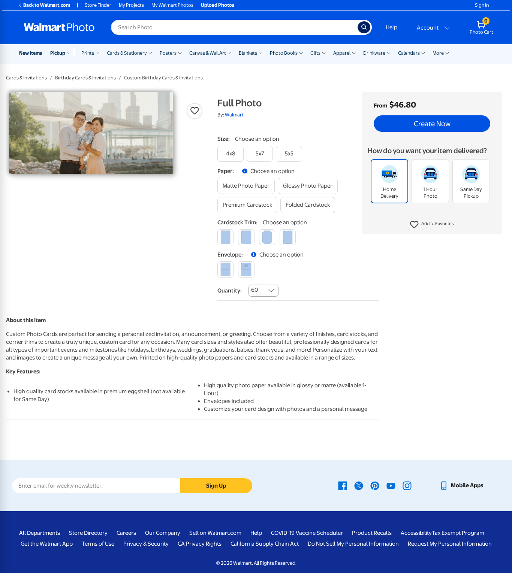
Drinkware (374, 53)
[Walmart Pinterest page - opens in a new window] (374, 485)
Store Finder (98, 5)
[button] (432, 224)
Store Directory (88, 533)
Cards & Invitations (26, 78)
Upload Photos (217, 5)
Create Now (432, 123)
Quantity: (229, 290)
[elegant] (267, 237)
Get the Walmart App (47, 543)
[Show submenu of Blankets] (260, 52)
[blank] (225, 269)
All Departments (39, 533)
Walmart (234, 115)
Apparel (341, 53)
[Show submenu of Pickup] (70, 52)
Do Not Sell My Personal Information (353, 543)
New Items (30, 53)
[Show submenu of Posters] (180, 52)
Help (391, 27)
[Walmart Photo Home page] (59, 27)
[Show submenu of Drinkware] (388, 52)
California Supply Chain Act (265, 543)
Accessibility (416, 533)
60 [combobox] (254, 289)
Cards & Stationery (127, 53)
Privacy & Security (146, 543)
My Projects (131, 5)
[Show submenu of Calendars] (423, 52)
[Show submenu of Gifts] (324, 52)
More (438, 53)
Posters (168, 53)
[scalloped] (288, 237)
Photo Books (284, 53)
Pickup (57, 53)
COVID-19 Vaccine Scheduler (307, 533)
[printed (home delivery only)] (246, 269)
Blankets (248, 53)
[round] (246, 237)
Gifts (315, 53)
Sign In (482, 5)
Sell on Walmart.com (215, 533)
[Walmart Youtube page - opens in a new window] (390, 485)
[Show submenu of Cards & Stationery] (150, 52)
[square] (225, 237)
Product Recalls (372, 533)
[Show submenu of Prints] (97, 52)
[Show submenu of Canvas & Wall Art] (229, 52)
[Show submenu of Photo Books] (301, 52)
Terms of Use (98, 543)
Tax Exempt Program (458, 533)
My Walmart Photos (172, 5)
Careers (126, 533)
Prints (87, 53)
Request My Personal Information (450, 543)
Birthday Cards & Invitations (85, 78)
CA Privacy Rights (200, 543)
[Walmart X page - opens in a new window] (358, 485)
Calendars (409, 53)
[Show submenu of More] (447, 52)
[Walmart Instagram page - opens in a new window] (407, 485)
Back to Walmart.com (46, 5)
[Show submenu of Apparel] (354, 52)
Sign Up (216, 485)
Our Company (162, 533)
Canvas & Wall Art (207, 53)
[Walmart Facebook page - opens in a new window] (342, 485)
